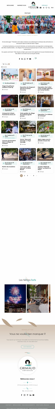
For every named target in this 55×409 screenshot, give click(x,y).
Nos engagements (28, 405)
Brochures (17, 405)
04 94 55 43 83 (27, 391)
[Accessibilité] (44, 8)
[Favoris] (46, 7)
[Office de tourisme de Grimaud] (27, 365)
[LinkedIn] (30, 395)
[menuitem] (10, 5)
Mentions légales (42, 405)
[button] (49, 8)
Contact (9, 405)
